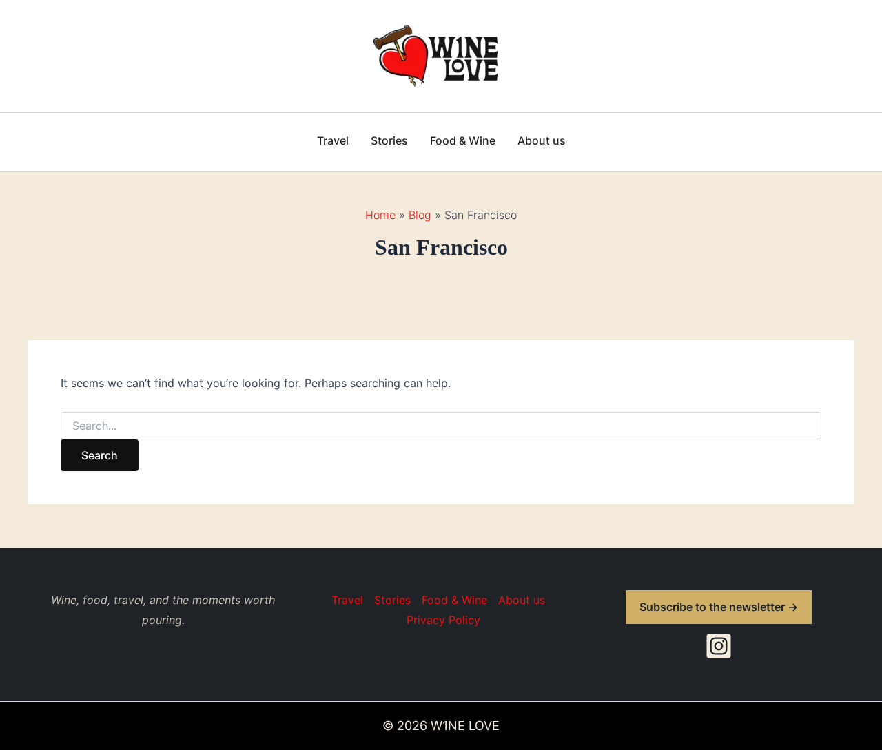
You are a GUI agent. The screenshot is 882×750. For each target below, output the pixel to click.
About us (541, 140)
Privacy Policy (443, 620)
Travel (333, 140)
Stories (389, 140)
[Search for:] (441, 426)
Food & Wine (462, 140)
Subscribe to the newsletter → (718, 607)
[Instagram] (718, 646)
